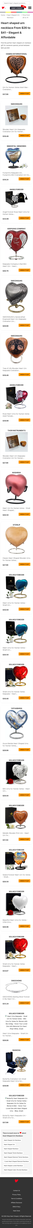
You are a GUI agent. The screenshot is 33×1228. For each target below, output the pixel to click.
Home (3, 15)
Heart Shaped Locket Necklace (13, 1165)
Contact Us (16, 1190)
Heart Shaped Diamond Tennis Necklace (16, 1157)
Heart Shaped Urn (9, 1144)
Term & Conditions (16, 1198)
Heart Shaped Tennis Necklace (13, 1153)
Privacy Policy (16, 1194)
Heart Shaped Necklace (11, 1148)
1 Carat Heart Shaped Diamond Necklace (16, 1161)
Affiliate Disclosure (16, 1202)
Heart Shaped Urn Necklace (13, 16)
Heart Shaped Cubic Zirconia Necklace (15, 1170)
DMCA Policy (16, 1206)
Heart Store (16, 1210)
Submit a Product (17, 8)
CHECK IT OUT (24, 93)
